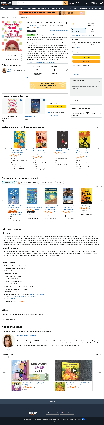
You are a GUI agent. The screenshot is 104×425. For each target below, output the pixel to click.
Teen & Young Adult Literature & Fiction (23, 296)
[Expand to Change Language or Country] (57, 413)
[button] (3, 8)
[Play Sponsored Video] (73, 370)
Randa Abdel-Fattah (35, 25)
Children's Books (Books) (19, 299)
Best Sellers (42, 8)
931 (90, 208)
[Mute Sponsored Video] (46, 379)
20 (72, 212)
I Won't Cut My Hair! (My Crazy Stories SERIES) (34, 384)
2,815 (37, 210)
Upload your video (9, 319)
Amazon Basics (31, 8)
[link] (35, 106)
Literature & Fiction (24, 17)
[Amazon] (6, 3)
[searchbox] (40, 3)
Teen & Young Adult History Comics (15, 213)
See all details (31, 78)
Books (91, 8)
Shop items (53, 35)
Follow (19, 70)
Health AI (10, 8)
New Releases (52, 8)
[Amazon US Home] (33, 414)
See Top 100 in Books (37, 294)
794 (54, 212)
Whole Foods (71, 8)
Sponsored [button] (4, 357)
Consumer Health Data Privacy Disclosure (54, 419)
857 (18, 210)
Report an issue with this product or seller (42, 62)
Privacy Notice (37, 419)
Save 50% (31, 35)
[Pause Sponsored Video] (46, 375)
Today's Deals (82, 8)
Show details (54, 115)
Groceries (62, 8)
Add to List (78, 101)
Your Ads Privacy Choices (74, 419)
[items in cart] (101, 3)
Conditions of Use (26, 419)
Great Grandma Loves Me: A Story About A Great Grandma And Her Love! (79, 384)
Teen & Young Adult (12, 17)
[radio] (78, 24)
